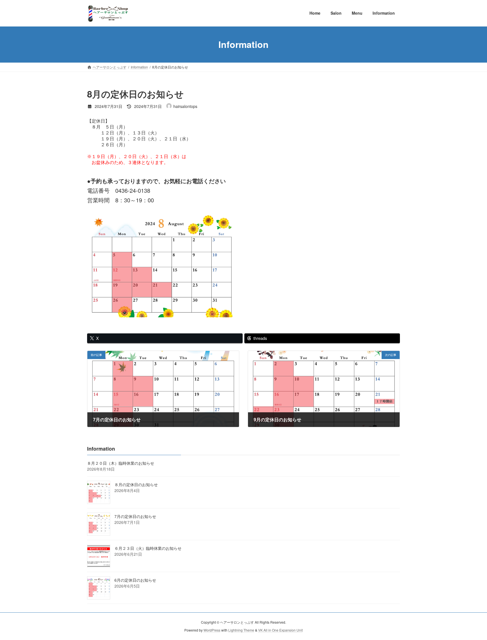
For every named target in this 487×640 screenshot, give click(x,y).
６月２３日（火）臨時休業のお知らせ (147, 548)
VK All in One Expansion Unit (280, 630)
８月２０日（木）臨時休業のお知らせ (120, 463)
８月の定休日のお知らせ (136, 484)
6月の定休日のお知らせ (135, 580)
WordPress (211, 630)
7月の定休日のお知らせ (135, 516)
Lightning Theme (241, 630)
